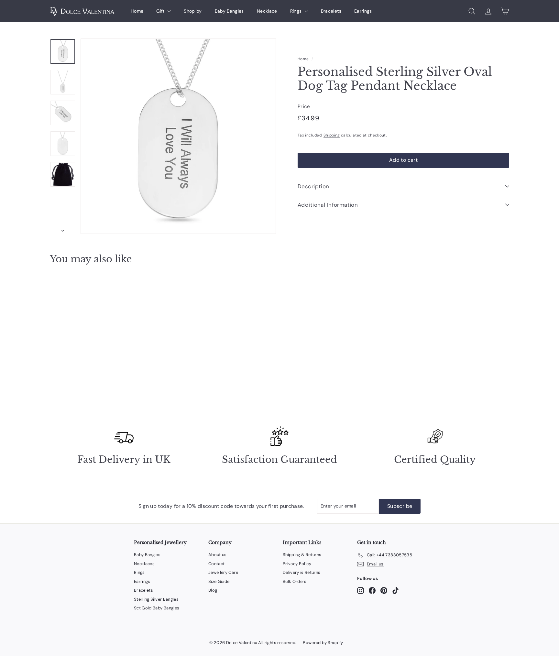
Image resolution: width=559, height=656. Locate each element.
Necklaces (144, 563)
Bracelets (331, 11)
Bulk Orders (295, 581)
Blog (212, 590)
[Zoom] (178, 136)
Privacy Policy (297, 563)
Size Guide (219, 581)
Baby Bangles (229, 11)
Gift (161, 11)
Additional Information (328, 204)
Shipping (331, 135)
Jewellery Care (223, 572)
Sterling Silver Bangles (156, 599)
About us (217, 554)
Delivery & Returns (301, 572)
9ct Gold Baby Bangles (156, 608)
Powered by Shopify (323, 642)
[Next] (63, 229)
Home (137, 11)
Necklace (267, 11)
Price (304, 106)
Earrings (363, 11)
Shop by (193, 11)
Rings (296, 11)
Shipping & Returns (302, 554)
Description (313, 186)
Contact (216, 563)
